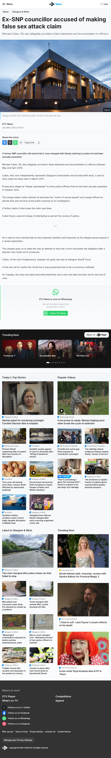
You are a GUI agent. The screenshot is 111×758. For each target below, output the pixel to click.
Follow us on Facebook (19, 713)
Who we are (7, 731)
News (6, 11)
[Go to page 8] (64, 362)
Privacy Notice (36, 731)
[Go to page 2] (51, 362)
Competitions (63, 696)
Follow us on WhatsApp (19, 718)
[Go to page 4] (55, 362)
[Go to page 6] (59, 362)
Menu (9, 4)
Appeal (60, 700)
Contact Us (50, 731)
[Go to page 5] (57, 362)
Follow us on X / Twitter (19, 707)
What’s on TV (10, 700)
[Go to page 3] (53, 362)
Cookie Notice (64, 731)
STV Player (8, 696)
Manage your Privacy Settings (18, 740)
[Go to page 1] (47, 362)
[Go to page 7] (61, 362)
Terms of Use (21, 731)
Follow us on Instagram (19, 724)
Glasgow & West (20, 11)
